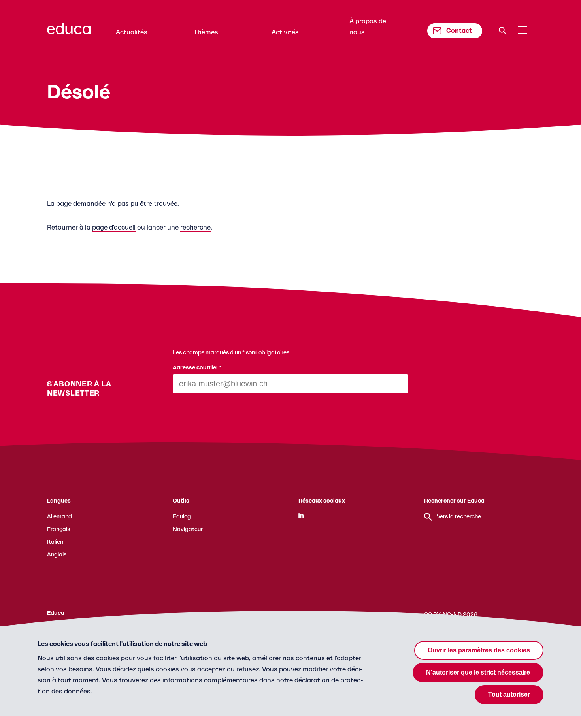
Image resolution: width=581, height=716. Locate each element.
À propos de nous (367, 27)
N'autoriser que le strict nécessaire (478, 672)
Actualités (131, 32)
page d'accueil (114, 227)
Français (58, 529)
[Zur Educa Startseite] (69, 32)
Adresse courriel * (197, 368)
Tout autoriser (509, 694)
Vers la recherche (459, 517)
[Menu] (522, 30)
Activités (285, 32)
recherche (195, 227)
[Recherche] (503, 31)
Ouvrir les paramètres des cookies (479, 650)
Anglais (56, 555)
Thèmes (206, 32)
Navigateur (188, 529)
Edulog (182, 517)
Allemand (59, 517)
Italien (55, 542)
